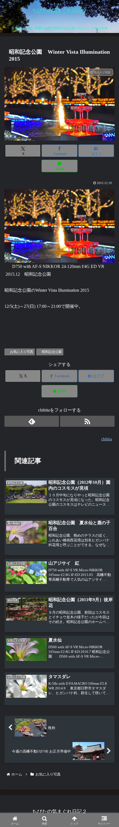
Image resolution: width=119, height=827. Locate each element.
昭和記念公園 (52, 352)
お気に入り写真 (21, 352)
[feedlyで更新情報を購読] (31, 421)
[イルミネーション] (59, 225)
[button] (106, 736)
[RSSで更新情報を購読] (87, 421)
